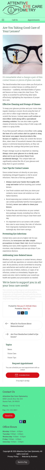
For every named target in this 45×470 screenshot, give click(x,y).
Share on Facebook (18, 312)
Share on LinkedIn (26, 312)
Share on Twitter (22, 312)
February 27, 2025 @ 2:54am (27, 306)
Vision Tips (26, 308)
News (10, 349)
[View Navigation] (3, 20)
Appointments (34, 20)
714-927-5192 (14, 406)
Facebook (20, 421)
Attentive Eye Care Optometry (28, 451)
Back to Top (22, 462)
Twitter (24, 421)
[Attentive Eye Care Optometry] (22, 8)
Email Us (8, 416)
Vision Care (12, 353)
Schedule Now (24, 375)
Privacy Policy (13, 457)
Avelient (34, 457)
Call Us (15, 20)
